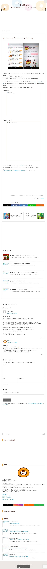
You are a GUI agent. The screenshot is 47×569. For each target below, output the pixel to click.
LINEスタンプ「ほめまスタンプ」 (21, 170)
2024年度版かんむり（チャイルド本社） (19, 289)
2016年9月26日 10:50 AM (12, 313)
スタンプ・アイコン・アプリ (37, 195)
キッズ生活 (20, 165)
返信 (42, 337)
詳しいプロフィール (6, 496)
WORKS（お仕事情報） (6, 497)
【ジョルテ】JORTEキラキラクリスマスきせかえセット (22, 255)
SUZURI (11, 499)
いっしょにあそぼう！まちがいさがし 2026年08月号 (18, 548)
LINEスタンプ (5, 499)
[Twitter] (8, 505)
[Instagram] (18, 505)
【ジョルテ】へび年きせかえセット (17, 281)
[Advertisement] (23, 19)
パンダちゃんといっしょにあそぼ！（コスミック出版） (19, 539)
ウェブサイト (5, 384)
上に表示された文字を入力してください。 (11, 392)
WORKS (9, 30)
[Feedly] (39, 505)
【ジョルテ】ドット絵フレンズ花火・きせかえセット (19, 531)
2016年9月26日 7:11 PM (12, 342)
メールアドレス (20, 378)
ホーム (4, 30)
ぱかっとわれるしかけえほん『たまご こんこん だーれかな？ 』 (24, 272)
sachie (42, 198)
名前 (4, 378)
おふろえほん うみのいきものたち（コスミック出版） (19, 556)
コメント (4, 364)
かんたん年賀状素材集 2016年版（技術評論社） (20, 264)
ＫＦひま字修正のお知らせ (14, 523)
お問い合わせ (5, 494)
